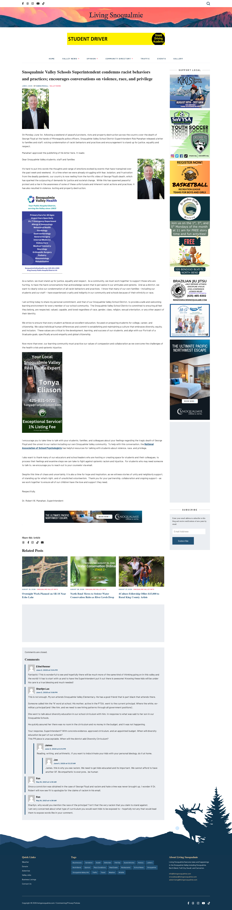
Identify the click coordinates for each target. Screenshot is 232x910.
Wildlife (121, 872)
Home (52, 58)
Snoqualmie (151, 867)
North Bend (77, 867)
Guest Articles (129, 862)
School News (139, 867)
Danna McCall (42, 86)
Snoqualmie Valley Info (47, 589)
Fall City (117, 862)
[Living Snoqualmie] (116, 15)
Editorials (107, 862)
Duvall (98, 862)
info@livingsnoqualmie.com (180, 873)
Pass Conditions (100, 867)
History (140, 862)
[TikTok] (38, 543)
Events (161, 58)
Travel (103, 872)
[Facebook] (29, 543)
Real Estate (113, 867)
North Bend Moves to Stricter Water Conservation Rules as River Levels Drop (92, 595)
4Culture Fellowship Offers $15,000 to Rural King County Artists (139, 595)
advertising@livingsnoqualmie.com (183, 880)
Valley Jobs (26, 875)
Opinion (91, 58)
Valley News (69, 58)
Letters (150, 862)
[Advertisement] (93, 623)
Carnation (88, 862)
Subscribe (183, 540)
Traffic (145, 58)
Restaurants (125, 867)
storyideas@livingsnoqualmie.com (183, 877)
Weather (25, 862)
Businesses (77, 862)
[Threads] (24, 543)
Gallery (178, 58)
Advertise (26, 871)
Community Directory (118, 58)
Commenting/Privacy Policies (68, 903)
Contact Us (26, 884)
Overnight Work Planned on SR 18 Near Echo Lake (44, 595)
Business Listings (29, 879)
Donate (25, 866)
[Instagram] (33, 543)
